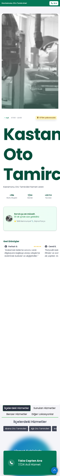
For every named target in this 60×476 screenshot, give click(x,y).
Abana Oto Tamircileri (15, 428)
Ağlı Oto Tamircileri (40, 428)
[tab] (17, 408)
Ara (55, 3)
